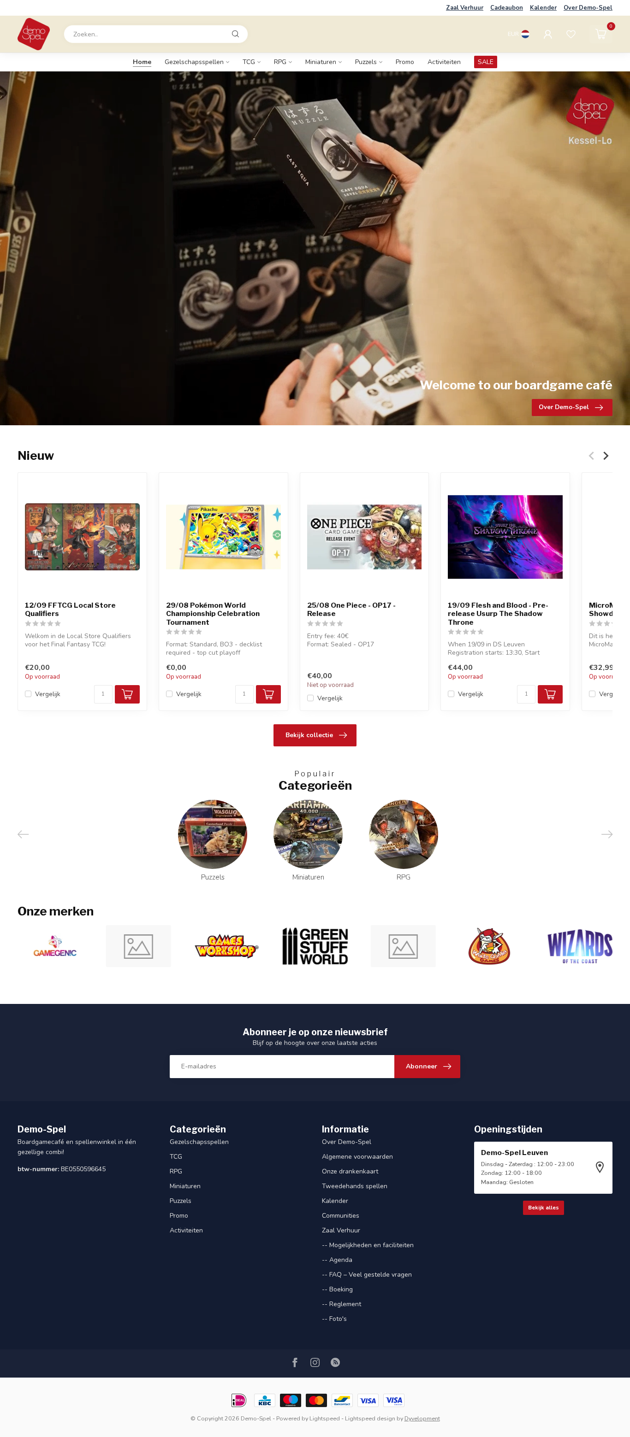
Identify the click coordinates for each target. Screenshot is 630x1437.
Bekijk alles (543, 1207)
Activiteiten (444, 62)
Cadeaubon (506, 8)
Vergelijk (47, 693)
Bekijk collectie (309, 735)
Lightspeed (324, 1418)
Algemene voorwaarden (357, 1156)
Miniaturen (320, 62)
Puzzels (366, 62)
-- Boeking (337, 1289)
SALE (485, 62)
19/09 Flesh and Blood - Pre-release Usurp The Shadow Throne (498, 613)
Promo (405, 62)
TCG (249, 62)
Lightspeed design (370, 1418)
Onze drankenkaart (350, 1171)
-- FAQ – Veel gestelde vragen (367, 1274)
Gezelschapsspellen (194, 62)
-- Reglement (341, 1304)
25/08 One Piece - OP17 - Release (351, 609)
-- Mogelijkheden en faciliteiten (368, 1245)
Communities (340, 1215)
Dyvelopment (422, 1418)
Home (142, 62)
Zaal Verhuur (464, 8)
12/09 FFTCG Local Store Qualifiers (70, 609)
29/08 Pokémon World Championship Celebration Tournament (213, 613)
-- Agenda (337, 1259)
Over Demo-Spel (588, 8)
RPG (280, 62)
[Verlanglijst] (571, 34)
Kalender (543, 8)
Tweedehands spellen (354, 1186)
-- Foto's (334, 1318)
